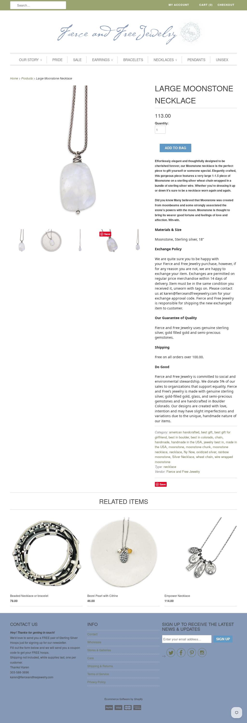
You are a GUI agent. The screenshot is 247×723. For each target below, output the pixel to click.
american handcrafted (184, 432)
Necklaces (165, 59)
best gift (207, 432)
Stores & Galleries (99, 650)
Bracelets (133, 59)
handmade (162, 442)
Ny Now (189, 452)
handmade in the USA (186, 442)
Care (90, 658)
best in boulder (179, 437)
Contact (92, 634)
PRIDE (57, 59)
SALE (77, 59)
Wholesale (94, 642)
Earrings (102, 59)
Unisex (222, 59)
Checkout (226, 5)
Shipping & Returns (100, 666)
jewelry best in (214, 442)
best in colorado (202, 437)
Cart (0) (206, 5)
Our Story (30, 59)
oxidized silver (206, 452)
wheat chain (204, 456)
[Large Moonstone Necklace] (22, 242)
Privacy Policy (96, 682)
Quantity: (161, 123)
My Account (179, 5)
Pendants (196, 59)
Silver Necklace (183, 456)
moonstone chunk (198, 446)
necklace (175, 452)
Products (27, 78)
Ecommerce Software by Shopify (123, 699)
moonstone (176, 446)
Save (163, 484)
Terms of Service (98, 674)
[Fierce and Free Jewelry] (123, 33)
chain (218, 437)
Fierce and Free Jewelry (183, 471)
